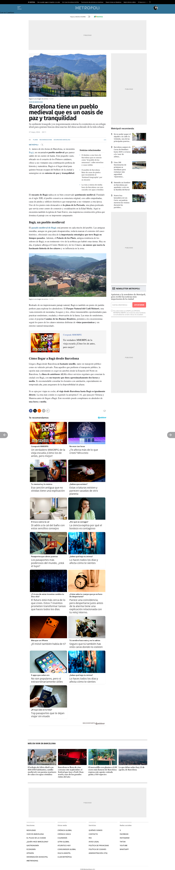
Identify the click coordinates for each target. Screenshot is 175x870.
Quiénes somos (95, 830)
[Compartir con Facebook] (30, 411)
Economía (31, 849)
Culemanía (62, 838)
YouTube (123, 845)
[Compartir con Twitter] (35, 411)
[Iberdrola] (98, 16)
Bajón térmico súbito (130, 2)
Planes (35, 140)
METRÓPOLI (34, 145)
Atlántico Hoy (64, 845)
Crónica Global (65, 830)
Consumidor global (67, 849)
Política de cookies (97, 849)
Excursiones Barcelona (62, 140)
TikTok (123, 842)
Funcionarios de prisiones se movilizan (92, 2)
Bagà (31, 152)
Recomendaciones (46, 140)
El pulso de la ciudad (36, 838)
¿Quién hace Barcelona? (37, 842)
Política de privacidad (99, 845)
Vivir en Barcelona (36, 102)
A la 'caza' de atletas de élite (70, 2)
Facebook (124, 834)
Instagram (124, 838)
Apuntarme (139, 305)
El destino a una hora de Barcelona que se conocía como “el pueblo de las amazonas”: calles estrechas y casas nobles (92, 160)
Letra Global (63, 842)
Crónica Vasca (64, 834)
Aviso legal (94, 842)
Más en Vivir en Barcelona (42, 743)
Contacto (93, 834)
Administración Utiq (98, 853)
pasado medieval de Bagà (44, 227)
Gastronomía (33, 845)
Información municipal (37, 857)
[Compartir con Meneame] (39, 411)
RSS (90, 838)
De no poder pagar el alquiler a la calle (49, 2)
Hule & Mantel (64, 853)
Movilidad (31, 830)
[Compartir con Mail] (43, 411)
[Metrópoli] (87, 8)
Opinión (30, 853)
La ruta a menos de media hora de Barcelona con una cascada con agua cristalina (92, 187)
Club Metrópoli (65, 857)
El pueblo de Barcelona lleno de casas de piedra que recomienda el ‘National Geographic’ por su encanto (92, 175)
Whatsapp (124, 849)
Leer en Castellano (7, 13)
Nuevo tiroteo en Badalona (113, 2)
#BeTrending (32, 861)
